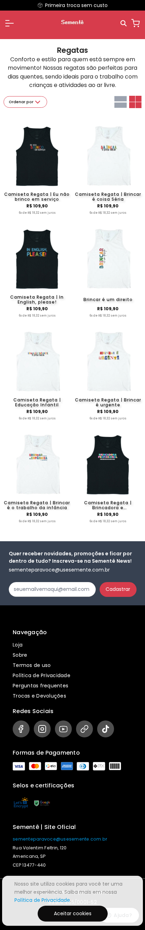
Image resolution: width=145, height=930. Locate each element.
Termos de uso (32, 665)
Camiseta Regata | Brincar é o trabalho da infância (37, 505)
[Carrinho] (135, 23)
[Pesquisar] (124, 23)
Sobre (20, 655)
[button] (9, 23)
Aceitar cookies (73, 913)
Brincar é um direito (108, 299)
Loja (18, 644)
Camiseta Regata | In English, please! (37, 300)
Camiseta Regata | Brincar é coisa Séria (108, 197)
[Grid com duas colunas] (135, 102)
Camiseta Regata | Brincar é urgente (108, 402)
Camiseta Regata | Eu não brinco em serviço (37, 197)
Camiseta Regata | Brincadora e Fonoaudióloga (108, 505)
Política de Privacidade (41, 675)
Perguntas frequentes (40, 685)
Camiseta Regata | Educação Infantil (37, 402)
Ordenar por (21, 102)
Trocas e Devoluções (39, 695)
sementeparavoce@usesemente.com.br (60, 839)
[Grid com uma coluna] (120, 102)
